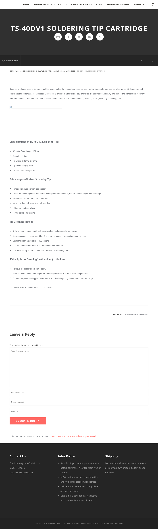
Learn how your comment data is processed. (73, 436)
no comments (12, 61)
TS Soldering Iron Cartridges (135, 314)
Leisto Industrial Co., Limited (73, 524)
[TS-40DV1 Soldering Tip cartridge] (58, 37)
